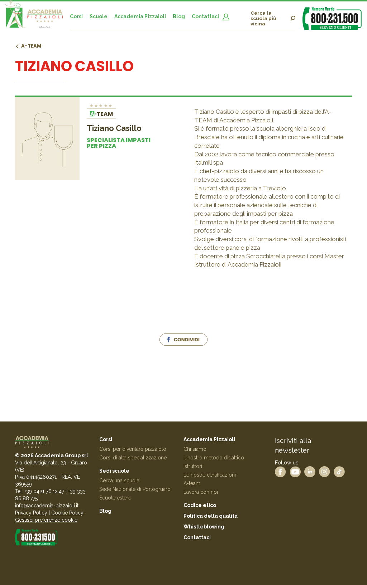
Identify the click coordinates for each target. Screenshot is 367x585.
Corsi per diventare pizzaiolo (132, 449)
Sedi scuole (114, 471)
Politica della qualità (211, 516)
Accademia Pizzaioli (140, 16)
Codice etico (200, 505)
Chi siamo (195, 449)
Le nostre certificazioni (210, 474)
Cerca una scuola (119, 480)
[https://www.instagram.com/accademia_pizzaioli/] (324, 471)
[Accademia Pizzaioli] (34, 17)
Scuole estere (115, 497)
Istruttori (193, 466)
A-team (31, 46)
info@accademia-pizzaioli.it (46, 505)
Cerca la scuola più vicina (263, 18)
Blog (179, 16)
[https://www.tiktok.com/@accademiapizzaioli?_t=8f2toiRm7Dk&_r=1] (339, 471)
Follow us (287, 462)
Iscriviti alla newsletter (293, 445)
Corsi (76, 16)
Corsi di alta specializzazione (133, 457)
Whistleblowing (204, 527)
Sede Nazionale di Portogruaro (135, 489)
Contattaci (205, 16)
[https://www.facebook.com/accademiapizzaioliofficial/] (280, 471)
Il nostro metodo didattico (214, 457)
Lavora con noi (201, 491)
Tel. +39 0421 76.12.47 (39, 491)
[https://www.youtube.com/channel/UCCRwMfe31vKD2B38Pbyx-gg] (295, 471)
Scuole (99, 16)
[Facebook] (183, 341)
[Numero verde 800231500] (332, 18)
